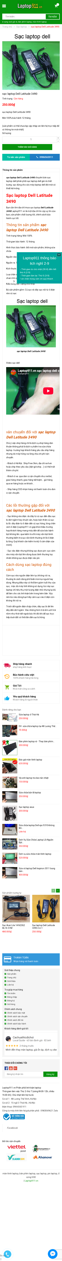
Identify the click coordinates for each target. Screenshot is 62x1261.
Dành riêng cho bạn (11, 710)
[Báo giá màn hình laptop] (9, 765)
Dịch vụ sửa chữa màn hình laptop (35, 854)
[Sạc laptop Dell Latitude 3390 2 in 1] (46, 909)
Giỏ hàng (11, 1004)
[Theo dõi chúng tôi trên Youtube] (11, 1068)
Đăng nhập (12, 997)
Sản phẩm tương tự (11, 893)
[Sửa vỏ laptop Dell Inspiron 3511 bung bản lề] (9, 872)
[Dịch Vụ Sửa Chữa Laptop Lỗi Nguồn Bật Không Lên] (9, 843)
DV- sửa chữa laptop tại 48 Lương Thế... (37, 726)
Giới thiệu (11, 981)
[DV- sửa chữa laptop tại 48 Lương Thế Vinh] (9, 731)
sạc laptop (35, 207)
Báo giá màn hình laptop (30, 759)
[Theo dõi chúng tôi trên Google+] (15, 1068)
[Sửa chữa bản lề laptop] (9, 797)
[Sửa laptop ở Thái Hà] (9, 717)
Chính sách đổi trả (15, 1020)
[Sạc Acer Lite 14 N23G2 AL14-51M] (16, 909)
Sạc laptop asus (26, 807)
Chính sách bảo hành (16, 1024)
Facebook (12, 1127)
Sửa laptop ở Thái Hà (29, 714)
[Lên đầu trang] (57, 1246)
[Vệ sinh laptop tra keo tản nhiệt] (9, 782)
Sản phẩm (11, 974)
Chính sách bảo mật (16, 1013)
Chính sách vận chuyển (17, 1016)
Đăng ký (11, 1000)
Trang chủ (11, 977)
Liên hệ (10, 985)
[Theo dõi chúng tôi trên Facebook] (6, 1068)
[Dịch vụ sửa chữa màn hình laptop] (9, 858)
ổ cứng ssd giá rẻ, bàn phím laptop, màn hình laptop (24, 22)
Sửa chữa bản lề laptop (30, 792)
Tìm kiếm (52, 17)
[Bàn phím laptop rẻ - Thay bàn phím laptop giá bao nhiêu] (9, 747)
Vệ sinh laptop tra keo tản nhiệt (33, 778)
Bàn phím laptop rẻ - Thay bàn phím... (36, 741)
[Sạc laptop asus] (9, 813)
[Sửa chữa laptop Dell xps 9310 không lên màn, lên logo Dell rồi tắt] (9, 829)
